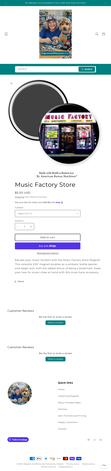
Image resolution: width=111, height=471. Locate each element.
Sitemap (62, 409)
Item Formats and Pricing (72, 415)
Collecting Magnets (68, 396)
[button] (6, 34)
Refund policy (88, 464)
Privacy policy (72, 464)
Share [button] (21, 281)
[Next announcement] (105, 3)
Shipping (19, 197)
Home (61, 389)
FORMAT (19, 207)
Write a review (55, 322)
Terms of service (48, 467)
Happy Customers (67, 422)
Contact (62, 429)
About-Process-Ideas (69, 402)
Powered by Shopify (54, 464)
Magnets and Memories (34, 464)
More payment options (47, 253)
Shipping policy (66, 467)
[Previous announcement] (6, 3)
